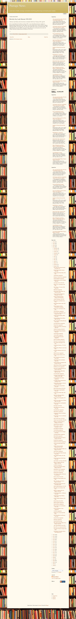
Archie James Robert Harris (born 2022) (59, 444)
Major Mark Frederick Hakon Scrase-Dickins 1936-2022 (60, 523)
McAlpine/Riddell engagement (59, 278)
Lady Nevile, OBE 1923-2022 (59, 470)
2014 (54, 547)
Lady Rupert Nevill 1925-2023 (59, 282)
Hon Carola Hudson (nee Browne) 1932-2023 (59, 516)
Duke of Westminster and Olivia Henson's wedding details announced (59, 68)
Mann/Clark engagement (58, 289)
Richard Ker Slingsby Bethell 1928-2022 (60, 479)
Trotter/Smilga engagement (58, 333)
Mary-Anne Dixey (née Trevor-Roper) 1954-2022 (59, 481)
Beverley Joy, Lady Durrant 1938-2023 (59, 309)
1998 (54, 565)
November (56, 249)
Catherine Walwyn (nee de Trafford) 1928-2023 (60, 281)
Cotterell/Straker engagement (59, 409)
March (55, 262)
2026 (54, 242)
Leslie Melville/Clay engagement (59, 323)
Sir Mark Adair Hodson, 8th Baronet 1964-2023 (60, 327)
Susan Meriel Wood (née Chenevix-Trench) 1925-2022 (60, 438)
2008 (54, 557)
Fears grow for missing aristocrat (59, 341)
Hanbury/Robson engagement (59, 504)
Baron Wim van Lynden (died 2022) (60, 527)
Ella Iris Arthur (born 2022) (58, 476)
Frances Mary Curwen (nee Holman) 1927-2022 (60, 416)
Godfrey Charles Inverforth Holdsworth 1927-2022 (58, 446)
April (55, 261)
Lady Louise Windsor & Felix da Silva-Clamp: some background (59, 40)
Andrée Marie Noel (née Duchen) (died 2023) (59, 360)
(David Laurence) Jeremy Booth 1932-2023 (59, 386)
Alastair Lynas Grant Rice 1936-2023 (60, 420)
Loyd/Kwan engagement (58, 465)
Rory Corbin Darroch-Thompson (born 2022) (59, 358)
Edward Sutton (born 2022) (58, 500)
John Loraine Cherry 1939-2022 (59, 418)
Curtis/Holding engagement (58, 430)
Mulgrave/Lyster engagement (58, 353)
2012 (54, 550)
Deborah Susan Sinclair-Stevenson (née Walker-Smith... (59, 484)
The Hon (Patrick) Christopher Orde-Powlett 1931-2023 (60, 363)
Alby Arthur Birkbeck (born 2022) (59, 525)
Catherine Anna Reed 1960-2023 (59, 329)
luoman (40, 605)
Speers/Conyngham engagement (59, 339)
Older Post (46, 37)
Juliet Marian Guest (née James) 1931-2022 (59, 408)
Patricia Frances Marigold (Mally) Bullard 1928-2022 (59, 467)
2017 (54, 542)
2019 (54, 539)
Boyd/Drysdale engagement (58, 472)
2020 (54, 537)
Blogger (47, 605)
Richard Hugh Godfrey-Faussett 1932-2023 (59, 271)
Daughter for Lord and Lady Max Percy (59, 513)
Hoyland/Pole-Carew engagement (59, 469)
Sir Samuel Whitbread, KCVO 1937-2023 (60, 351)
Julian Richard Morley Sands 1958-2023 (60, 304)
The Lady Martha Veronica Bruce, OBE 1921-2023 (59, 319)
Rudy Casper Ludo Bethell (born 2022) (59, 301)
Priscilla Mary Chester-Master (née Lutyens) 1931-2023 (59, 313)
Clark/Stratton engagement (58, 275)
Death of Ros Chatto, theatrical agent (59, 61)
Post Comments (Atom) (18, 39)
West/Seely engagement (58, 519)
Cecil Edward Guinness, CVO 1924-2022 (60, 346)
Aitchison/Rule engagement (58, 335)
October (55, 251)
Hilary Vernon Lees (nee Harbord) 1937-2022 (59, 506)
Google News (55, 595)
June (55, 258)
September (56, 253)
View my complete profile (56, 578)
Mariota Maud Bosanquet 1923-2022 (60, 486)
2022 (54, 534)
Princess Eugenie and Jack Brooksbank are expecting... (59, 306)
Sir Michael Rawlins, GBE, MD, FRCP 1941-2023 (59, 371)
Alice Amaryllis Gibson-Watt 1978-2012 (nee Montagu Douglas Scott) (59, 20)
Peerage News (17, 5)
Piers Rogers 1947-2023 (58, 405)
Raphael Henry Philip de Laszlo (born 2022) (60, 348)
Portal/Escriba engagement (58, 440)
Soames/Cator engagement (58, 325)
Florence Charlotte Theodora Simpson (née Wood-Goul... (59, 297)
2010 (54, 554)
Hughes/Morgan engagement (58, 424)
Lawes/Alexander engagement (59, 373)
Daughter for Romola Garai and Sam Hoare (59, 48)
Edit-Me (54, 597)
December (56, 248)
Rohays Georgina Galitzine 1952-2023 (59, 355)
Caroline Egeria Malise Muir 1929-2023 (60, 393)
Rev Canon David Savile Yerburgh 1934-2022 (59, 432)
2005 (54, 562)
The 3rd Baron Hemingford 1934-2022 (59, 343)
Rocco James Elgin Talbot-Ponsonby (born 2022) (60, 453)
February (55, 264)
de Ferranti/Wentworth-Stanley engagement (59, 378)
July (55, 256)
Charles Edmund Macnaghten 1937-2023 (60, 398)
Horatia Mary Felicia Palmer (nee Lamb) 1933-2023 (59, 292)
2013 (54, 549)
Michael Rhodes (56, 576)
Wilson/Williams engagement (59, 311)
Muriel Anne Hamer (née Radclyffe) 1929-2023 (60, 403)
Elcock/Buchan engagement (58, 428)
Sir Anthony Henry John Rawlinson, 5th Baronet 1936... (60, 381)
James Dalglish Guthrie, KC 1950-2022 (59, 456)
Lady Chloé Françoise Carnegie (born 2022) (60, 529)
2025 (54, 243)
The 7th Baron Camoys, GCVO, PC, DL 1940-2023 (60, 475)
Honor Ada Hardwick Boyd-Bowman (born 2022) (60, 321)
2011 (54, 552)
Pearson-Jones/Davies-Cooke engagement (58, 509)
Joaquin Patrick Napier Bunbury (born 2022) (59, 496)
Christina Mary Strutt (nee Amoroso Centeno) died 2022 (60, 384)
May (55, 259)
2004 (54, 563)
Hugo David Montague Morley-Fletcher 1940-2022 (59, 396)
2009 (54, 555)
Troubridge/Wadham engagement (59, 434)
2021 (54, 536)
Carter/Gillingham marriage (57, 74)
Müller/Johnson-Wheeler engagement (60, 365)
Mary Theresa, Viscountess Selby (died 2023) (59, 288)
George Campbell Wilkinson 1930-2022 (59, 499)
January (55, 266)
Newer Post (12, 37)
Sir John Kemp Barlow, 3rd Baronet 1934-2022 (60, 493)
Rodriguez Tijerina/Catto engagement (60, 277)
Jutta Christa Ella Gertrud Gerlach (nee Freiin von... (59, 268)
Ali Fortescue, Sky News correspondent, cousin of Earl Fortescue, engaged (59, 27)
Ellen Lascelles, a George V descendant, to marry (58, 426)
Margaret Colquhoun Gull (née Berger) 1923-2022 (59, 463)
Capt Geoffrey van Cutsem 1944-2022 (60, 460)
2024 (54, 245)
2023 (54, 246)
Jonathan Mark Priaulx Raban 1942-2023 (60, 273)
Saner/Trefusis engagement (58, 451)
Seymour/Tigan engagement (58, 517)
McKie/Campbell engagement (59, 502)
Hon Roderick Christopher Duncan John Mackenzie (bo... (59, 532)
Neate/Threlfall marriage (58, 521)
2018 (54, 541)
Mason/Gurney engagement (58, 411)
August (55, 254)
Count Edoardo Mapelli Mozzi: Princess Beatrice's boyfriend (59, 81)
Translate (59, 572)
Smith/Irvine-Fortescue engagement (60, 441)
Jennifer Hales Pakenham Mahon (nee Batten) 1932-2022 (60, 449)
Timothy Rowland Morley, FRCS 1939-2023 (59, 316)
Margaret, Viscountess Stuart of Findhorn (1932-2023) (59, 422)
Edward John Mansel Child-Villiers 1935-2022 (60, 459)
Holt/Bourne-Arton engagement (59, 366)
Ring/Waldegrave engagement (58, 54)
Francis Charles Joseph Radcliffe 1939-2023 (59, 390)
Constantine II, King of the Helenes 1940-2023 (60, 414)
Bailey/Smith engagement (58, 436)
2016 (54, 544)
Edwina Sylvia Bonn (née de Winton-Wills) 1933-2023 (60, 401)
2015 (54, 546)
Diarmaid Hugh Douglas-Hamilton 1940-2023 (59, 331)
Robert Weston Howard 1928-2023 (59, 388)
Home (29, 37)
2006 (54, 560)
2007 (54, 559)
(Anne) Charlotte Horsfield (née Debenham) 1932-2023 (59, 294)
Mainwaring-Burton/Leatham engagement (59, 337)
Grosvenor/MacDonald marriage (58, 33)
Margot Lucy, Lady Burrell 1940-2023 (59, 285)
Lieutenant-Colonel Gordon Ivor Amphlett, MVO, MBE (59, 376)
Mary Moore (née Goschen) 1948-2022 (59, 488)
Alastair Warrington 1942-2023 (59, 299)
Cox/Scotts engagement (58, 511)
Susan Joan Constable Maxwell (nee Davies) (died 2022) (60, 369)
